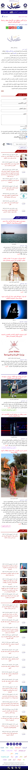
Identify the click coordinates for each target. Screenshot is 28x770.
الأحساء (14, 53)
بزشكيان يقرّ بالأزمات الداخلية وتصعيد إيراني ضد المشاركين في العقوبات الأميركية (10, 567)
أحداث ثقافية (21, 16)
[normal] (4, 16)
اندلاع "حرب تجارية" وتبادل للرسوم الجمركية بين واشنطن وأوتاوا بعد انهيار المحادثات (10, 616)
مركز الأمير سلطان (10, 51)
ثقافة (26, 16)
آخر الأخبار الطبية (6, 526)
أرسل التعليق (23, 147)
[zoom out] (7, 16)
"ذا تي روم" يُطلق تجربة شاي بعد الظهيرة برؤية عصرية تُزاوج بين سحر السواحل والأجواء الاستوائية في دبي (9, 590)
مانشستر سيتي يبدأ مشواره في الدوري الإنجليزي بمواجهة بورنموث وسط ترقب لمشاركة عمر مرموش (10, 630)
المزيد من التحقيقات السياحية (8, 409)
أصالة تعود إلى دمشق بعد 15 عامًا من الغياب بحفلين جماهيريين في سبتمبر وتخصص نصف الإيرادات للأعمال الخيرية (14, 260)
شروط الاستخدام (23, 129)
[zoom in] (2, 16)
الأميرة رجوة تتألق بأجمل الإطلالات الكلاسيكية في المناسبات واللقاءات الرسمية (10, 582)
